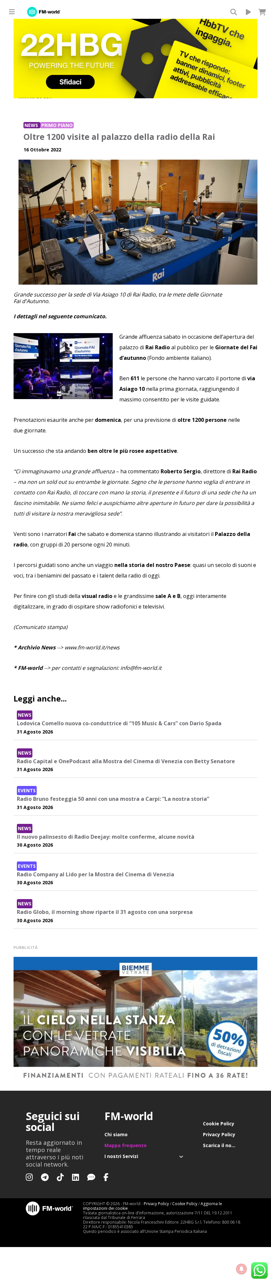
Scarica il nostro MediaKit (224, 1145)
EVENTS (27, 790)
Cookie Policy (218, 1123)
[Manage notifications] (241, 1269)
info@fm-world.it (141, 668)
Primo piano (57, 125)
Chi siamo (116, 1134)
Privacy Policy (219, 1134)
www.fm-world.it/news (92, 647)
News (31, 125)
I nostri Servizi (121, 1156)
